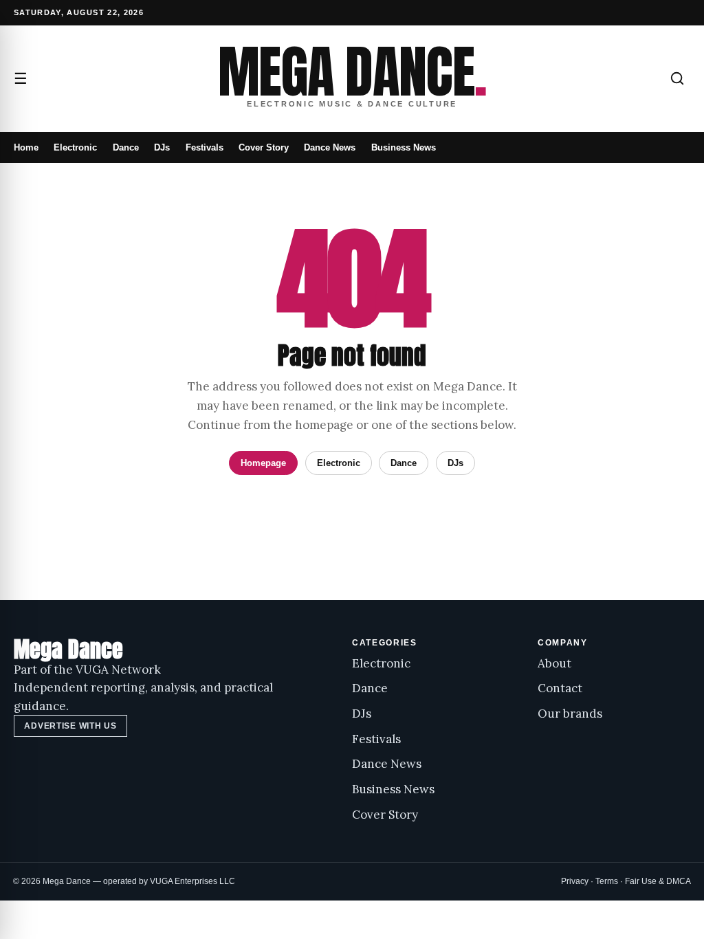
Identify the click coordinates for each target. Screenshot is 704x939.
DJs (162, 147)
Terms (606, 881)
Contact (560, 688)
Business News (403, 147)
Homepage (263, 463)
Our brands (570, 713)
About (554, 663)
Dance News (329, 147)
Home (26, 147)
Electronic (75, 147)
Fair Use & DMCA (658, 881)
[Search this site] (677, 78)
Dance (126, 147)
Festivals (204, 147)
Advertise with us (70, 726)
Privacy (574, 881)
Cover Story (264, 147)
